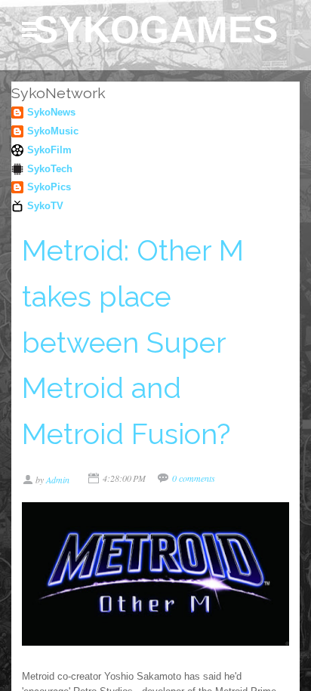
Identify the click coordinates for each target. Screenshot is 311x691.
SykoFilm (49, 150)
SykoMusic (53, 131)
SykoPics (49, 187)
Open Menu (30, 30)
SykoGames (155, 29)
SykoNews (51, 112)
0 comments (193, 478)
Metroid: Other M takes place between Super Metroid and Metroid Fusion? (133, 342)
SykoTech (49, 168)
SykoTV (45, 205)
